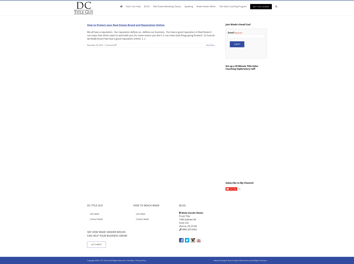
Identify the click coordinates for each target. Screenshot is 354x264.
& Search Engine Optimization (238, 260)
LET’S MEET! (96, 244)
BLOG (182, 205)
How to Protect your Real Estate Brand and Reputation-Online (126, 25)
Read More (210, 45)
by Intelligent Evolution (258, 260)
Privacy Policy (141, 260)
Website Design (220, 260)
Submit (237, 44)
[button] (276, 6)
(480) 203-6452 (189, 229)
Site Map (130, 260)
